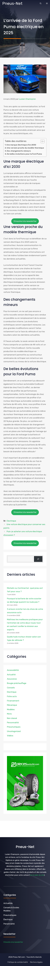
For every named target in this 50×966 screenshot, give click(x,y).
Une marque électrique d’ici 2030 (21, 145)
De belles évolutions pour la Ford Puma (24, 154)
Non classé (12, 718)
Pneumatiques (13, 727)
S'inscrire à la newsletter (25, 221)
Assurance (12, 679)
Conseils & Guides (11, 907)
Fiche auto (12, 696)
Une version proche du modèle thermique (25, 148)
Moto (9, 714)
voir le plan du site (37, 875)
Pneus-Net (12, 3)
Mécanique (12, 705)
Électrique (7, 919)
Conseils (11, 687)
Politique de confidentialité (18, 962)
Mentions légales (36, 962)
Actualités (8, 903)
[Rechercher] (38, 559)
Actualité (11, 674)
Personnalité (13, 722)
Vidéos (10, 735)
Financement (13, 701)
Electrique (11, 521)
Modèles (11, 709)
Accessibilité (13, 670)
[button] (40, 3)
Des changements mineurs (19, 151)
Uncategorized (14, 731)
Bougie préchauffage (16, 683)
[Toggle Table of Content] (41, 141)
